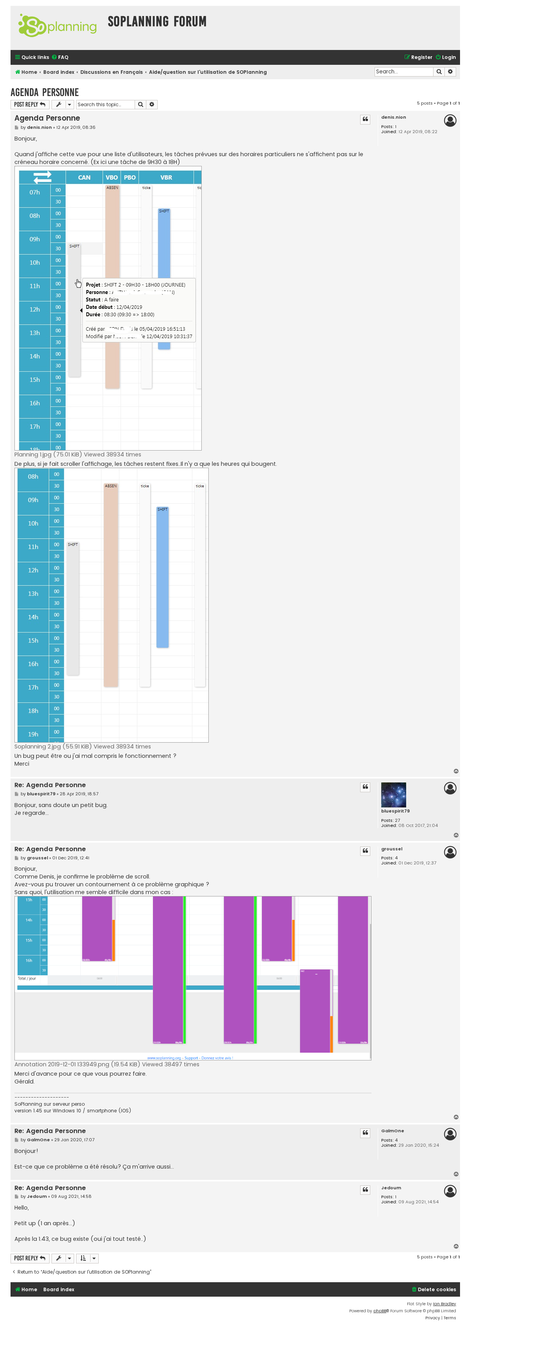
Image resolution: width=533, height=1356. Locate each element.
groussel (391, 849)
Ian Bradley (444, 1304)
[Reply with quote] (365, 119)
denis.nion (393, 117)
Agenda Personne (45, 92)
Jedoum (391, 1187)
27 (397, 820)
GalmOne (392, 1130)
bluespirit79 (395, 811)
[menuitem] (59, 57)
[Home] (57, 28)
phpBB (379, 1311)
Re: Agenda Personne (50, 785)
